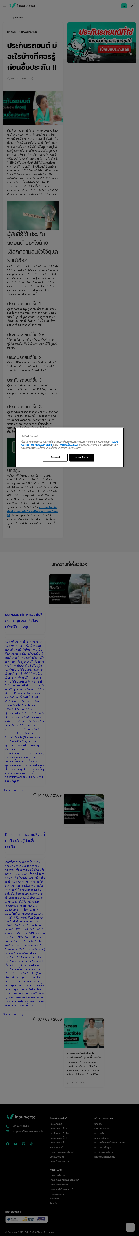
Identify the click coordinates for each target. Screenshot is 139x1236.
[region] (69, 447)
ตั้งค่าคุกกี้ (55, 457)
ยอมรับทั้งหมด (82, 457)
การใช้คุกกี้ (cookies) (69, 444)
